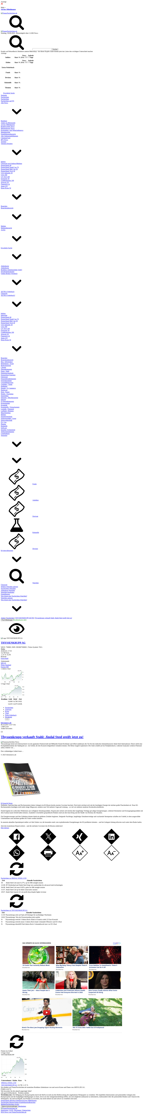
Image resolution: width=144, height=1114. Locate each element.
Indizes (3, 162)
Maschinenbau (6, 413)
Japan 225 (4, 186)
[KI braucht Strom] (21, 801)
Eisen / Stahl (5, 371)
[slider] (4, 730)
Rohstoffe (4, 426)
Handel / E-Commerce (8, 388)
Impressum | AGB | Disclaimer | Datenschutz (16, 1110)
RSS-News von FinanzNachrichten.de (13, 1112)
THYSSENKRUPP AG (9, 1085)
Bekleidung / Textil (7, 364)
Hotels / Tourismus (7, 394)
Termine (3, 142)
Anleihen (35, 500)
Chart (7, 713)
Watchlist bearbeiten (7, 592)
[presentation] (6, 719)
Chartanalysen (5, 138)
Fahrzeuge (4, 377)
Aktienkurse (5, 266)
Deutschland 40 (6, 165)
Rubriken (4, 121)
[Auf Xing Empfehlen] (80, 844)
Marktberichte (5, 132)
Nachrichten (5, 97)
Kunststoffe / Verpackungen (10, 407)
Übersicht (4, 293)
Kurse (7, 711)
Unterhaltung (5, 433)
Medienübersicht (6, 228)
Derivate (35, 516)
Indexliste (4, 315)
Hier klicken (5, 828)
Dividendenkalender (7, 272)
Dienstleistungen (6, 369)
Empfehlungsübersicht (8, 134)
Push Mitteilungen (7, 620)
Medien (3, 226)
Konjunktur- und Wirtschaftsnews (12, 130)
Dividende (8, 717)
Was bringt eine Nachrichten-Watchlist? (14, 596)
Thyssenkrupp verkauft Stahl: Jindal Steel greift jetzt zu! (42, 737)
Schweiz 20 (5, 182)
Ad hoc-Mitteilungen (8, 9)
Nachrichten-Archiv (12, 1104)
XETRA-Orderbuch (7, 292)
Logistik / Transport (7, 409)
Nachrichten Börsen (7, 1102)
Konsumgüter (5, 403)
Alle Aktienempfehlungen (9, 136)
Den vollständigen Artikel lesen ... (12, 751)
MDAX (3, 663)
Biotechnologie (6, 365)
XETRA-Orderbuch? (8, 295)
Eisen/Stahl (4, 658)
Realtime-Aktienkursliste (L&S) (11, 270)
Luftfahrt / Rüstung (7, 411)
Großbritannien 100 (7, 180)
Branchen (4, 206)
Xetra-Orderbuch (10, 715)
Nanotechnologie (6, 416)
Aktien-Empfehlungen (21, 1102)
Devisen (35, 549)
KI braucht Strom (6, 803)
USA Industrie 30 (7, 173)
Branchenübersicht (7, 208)
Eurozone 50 (5, 179)
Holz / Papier (5, 392)
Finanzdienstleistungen (8, 379)
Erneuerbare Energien (8, 375)
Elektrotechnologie (7, 373)
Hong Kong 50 (6, 188)
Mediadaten (22, 1106)
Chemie (3, 367)
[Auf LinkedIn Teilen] (111, 844)
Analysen (8, 709)
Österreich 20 (5, 184)
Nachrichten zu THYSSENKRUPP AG (14, 910)
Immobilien (4, 396)
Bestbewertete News (8, 126)
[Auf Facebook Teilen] (16, 844)
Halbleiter (4, 386)
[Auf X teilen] (48, 844)
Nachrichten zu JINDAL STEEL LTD (13, 878)
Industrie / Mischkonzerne (9, 398)
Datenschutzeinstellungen (9, 1106)
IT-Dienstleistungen (7, 401)
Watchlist (35, 583)
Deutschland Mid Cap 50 (9, 169)
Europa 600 (5, 667)
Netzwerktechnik (6, 420)
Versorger (4, 435)
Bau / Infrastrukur (7, 362)
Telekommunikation (7, 432)
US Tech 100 (5, 177)
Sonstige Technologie (8, 430)
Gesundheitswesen (7, 382)
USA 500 (4, 175)
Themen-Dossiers (7, 143)
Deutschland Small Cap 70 (10, 167)
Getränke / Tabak (6, 384)
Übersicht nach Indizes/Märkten (11, 163)
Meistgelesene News (8, 128)
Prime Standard (6, 665)
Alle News (4, 103)
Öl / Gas (3, 422)
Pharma (3, 424)
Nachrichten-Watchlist (8, 588)
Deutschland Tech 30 (8, 171)
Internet (3, 399)
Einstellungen (5, 594)
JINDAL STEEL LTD (8, 1083)
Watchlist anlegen (7, 598)
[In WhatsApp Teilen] (16, 860)
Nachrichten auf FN (7, 101)
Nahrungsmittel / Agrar (8, 418)
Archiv (3, 230)
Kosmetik (4, 405)
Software (4, 428)
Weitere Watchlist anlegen (9, 587)
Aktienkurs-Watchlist (8, 590)
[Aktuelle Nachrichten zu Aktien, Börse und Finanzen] (9, 13)
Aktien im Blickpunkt (8, 123)
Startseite (4, 95)
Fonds (34, 484)
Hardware (4, 390)
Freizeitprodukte (6, 381)
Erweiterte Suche (9, 93)
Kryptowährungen (7, 550)
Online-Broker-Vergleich (9, 273)
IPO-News (4, 140)
